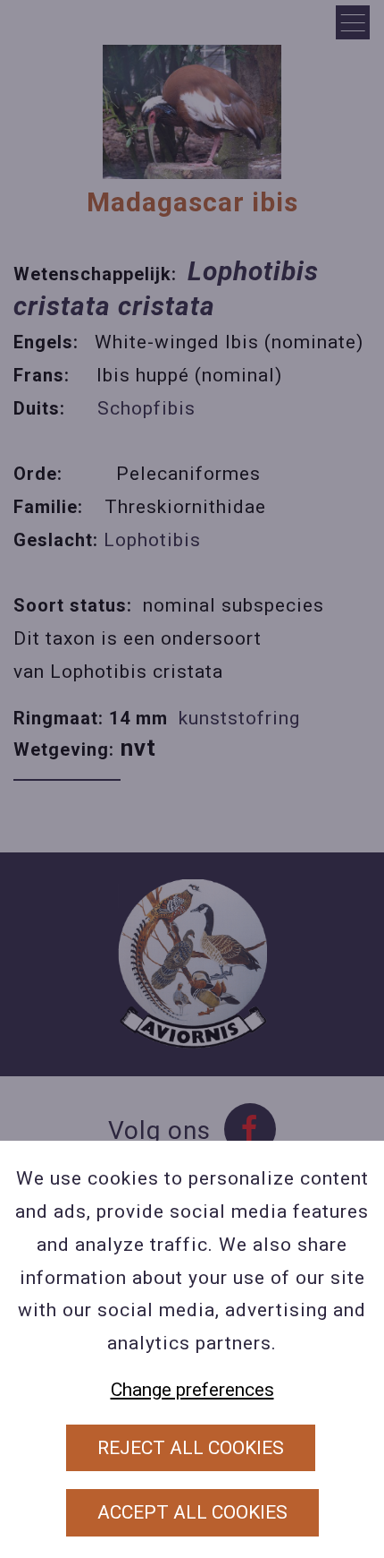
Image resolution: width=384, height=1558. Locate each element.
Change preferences (192, 1389)
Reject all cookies (190, 1448)
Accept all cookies (192, 1512)
